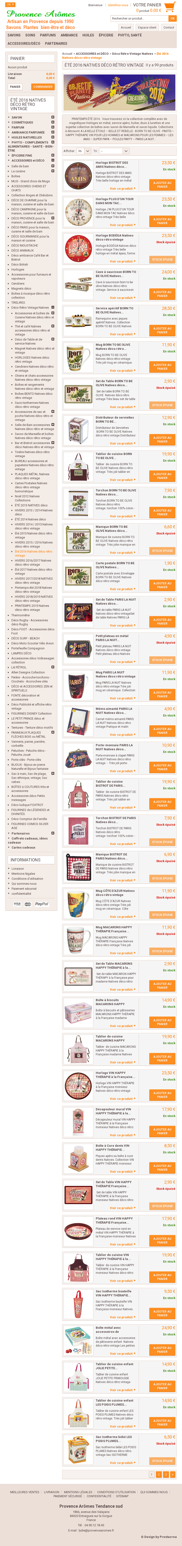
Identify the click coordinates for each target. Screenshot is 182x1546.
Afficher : (70, 151)
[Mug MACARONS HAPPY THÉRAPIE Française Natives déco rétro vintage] (78, 940)
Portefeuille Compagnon (28, 648)
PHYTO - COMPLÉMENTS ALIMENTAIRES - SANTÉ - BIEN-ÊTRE (31, 146)
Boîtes (15, 176)
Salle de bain (20, 166)
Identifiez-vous (118, 5)
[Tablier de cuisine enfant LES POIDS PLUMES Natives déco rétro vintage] (78, 1413)
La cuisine (18, 171)
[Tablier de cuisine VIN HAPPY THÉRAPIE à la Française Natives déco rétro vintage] (78, 1268)
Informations (25, 859)
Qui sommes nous (24, 883)
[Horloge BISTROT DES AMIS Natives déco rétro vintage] (78, 176)
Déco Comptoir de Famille (29, 819)
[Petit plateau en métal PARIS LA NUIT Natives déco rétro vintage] (78, 649)
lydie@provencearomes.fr (96, 1530)
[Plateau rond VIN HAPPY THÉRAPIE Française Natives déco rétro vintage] (78, 1231)
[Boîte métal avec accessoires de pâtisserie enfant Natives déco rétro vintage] (78, 1341)
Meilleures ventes (24, 1492)
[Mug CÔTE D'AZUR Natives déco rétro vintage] (78, 904)
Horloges (17, 269)
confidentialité (21, 893)
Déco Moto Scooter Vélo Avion (32, 643)
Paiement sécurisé (24, 888)
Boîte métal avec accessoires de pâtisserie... (108, 1332)
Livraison (18, 868)
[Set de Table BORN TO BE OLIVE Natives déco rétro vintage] (78, 394)
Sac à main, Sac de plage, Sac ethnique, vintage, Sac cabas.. (29, 778)
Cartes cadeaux (23, 847)
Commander (43, 87)
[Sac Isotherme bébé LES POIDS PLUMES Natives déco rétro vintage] (78, 1450)
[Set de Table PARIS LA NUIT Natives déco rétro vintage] (78, 612)
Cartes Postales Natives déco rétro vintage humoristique (31, 487)
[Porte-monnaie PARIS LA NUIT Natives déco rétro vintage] (78, 758)
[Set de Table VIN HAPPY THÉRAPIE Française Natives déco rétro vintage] (78, 1195)
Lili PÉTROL (19, 667)
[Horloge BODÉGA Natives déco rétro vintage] (78, 248)
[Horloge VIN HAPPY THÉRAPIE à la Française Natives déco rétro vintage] (78, 1086)
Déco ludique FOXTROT (27, 805)
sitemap (122, 1496)
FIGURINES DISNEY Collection (31, 713)
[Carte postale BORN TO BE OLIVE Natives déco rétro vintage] (78, 576)
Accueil (67, 53)
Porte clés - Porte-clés (26, 759)
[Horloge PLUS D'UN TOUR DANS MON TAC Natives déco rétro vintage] (78, 212)
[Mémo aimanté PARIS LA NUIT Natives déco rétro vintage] (78, 722)
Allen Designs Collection (28, 672)
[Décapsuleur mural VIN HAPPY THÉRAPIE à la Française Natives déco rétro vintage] (78, 1122)
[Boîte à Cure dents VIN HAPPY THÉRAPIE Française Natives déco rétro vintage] (78, 1159)
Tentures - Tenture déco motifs (32, 727)
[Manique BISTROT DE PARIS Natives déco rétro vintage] (78, 867)
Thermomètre (20, 615)
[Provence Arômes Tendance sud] (40, 19)
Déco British (19, 264)
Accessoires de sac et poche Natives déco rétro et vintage (34, 416)
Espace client (147, 27)
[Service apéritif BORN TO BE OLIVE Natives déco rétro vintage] (78, 321)
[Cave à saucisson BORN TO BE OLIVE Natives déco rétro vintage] (78, 285)
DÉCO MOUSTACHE (24, 245)
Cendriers (17, 283)
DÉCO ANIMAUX (22, 250)
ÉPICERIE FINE (22, 155)
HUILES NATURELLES (27, 137)
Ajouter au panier (162, 184)
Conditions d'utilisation (27, 878)
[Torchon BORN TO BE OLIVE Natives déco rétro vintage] (78, 503)
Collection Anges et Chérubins (32, 195)
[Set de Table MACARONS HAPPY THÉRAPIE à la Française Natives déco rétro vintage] (78, 977)
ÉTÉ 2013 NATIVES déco (31, 505)
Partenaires (21, 833)
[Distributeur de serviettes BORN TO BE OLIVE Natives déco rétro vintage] (78, 430)
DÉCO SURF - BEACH (25, 638)
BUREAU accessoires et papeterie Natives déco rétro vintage (34, 465)
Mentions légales (23, 873)
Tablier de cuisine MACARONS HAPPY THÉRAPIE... (110, 1040)
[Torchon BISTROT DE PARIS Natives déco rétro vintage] (78, 831)
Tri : (96, 151)
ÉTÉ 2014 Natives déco (30, 519)
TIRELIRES (18, 302)
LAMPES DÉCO (21, 653)
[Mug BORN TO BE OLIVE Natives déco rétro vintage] (78, 358)
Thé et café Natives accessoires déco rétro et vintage (32, 330)
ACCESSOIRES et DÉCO (28, 160)
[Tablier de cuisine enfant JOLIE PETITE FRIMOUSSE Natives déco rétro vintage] (78, 1377)
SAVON (17, 117)
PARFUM (18, 127)
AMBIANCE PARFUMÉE (28, 132)
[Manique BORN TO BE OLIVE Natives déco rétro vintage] (78, 540)
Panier (17, 58)
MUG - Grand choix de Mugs (30, 181)
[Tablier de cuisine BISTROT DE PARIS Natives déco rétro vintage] (78, 795)
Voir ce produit (121, 188)
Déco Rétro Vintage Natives (30, 307)
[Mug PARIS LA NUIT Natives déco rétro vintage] (78, 685)
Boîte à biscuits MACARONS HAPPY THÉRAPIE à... (110, 1004)
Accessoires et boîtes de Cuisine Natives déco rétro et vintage (34, 317)
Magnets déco (21, 288)
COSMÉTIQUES (22, 122)
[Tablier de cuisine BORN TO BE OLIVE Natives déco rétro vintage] (78, 467)
